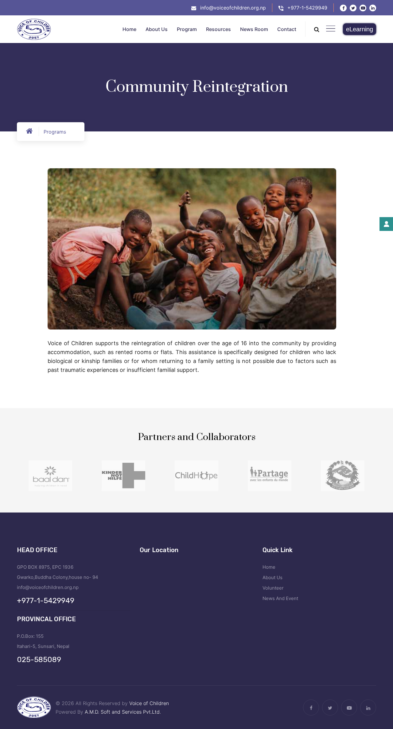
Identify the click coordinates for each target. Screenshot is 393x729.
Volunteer (273, 588)
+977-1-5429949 (307, 8)
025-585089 (39, 659)
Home (269, 567)
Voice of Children (149, 703)
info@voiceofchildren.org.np (233, 8)
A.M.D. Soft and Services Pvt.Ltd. (123, 712)
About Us (272, 577)
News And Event (280, 598)
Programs (55, 132)
